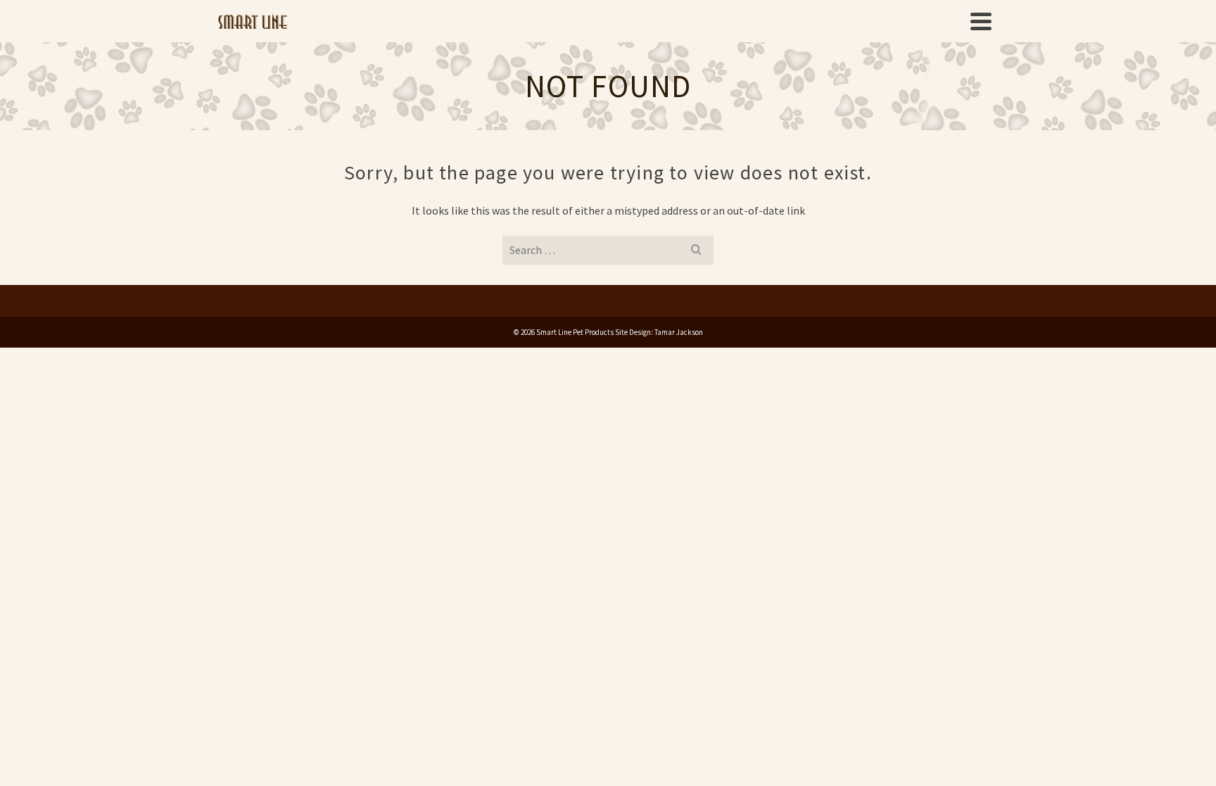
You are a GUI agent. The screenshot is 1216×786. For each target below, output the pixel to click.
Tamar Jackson (678, 332)
